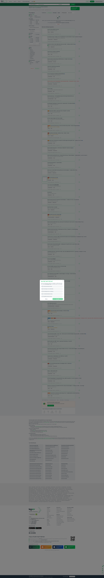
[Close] (63, 281)
